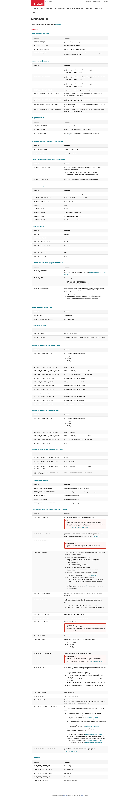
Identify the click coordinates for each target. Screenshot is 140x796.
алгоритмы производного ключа (93, 740)
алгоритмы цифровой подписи (93, 732)
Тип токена (67, 540)
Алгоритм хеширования (41, 186)
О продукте (88, 1)
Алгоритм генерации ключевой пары (45, 410)
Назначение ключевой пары (42, 307)
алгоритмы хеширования (91, 725)
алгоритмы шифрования (91, 717)
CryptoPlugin (58, 24)
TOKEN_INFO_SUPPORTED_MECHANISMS (78, 527)
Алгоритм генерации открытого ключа (46, 345)
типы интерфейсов (91, 575)
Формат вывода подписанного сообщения (47, 141)
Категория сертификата (41, 34)
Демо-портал (104, 1)
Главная (35, 8)
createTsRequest (68, 134)
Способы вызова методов (75, 8)
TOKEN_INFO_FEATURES (71, 751)
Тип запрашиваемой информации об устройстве (49, 509)
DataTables (82, 795)
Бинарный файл (99, 8)
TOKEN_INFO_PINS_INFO (96, 630)
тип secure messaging (81, 585)
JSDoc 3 (65, 795)
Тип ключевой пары (39, 325)
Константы (88, 8)
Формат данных (38, 118)
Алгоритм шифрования (40, 61)
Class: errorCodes (59, 8)
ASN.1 (34, 12)
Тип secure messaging (40, 480)
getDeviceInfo (95, 536)
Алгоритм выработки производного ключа (47, 449)
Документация (96, 1)
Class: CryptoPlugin (46, 8)
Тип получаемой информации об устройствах (48, 159)
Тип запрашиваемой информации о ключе (47, 263)
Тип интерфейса (38, 226)
